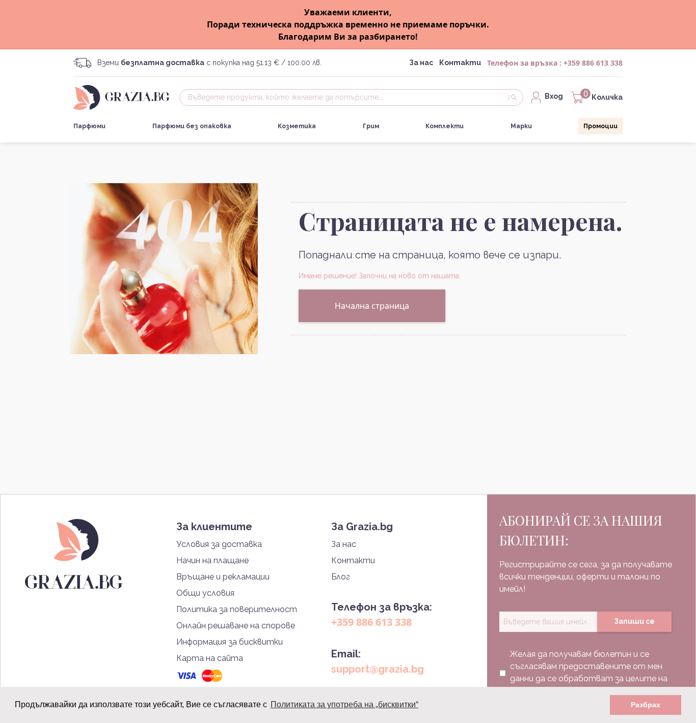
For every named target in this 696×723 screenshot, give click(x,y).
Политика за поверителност (236, 609)
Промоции (600, 126)
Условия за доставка (219, 544)
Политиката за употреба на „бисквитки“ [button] (344, 704)
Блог (340, 577)
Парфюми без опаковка (191, 126)
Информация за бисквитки (229, 642)
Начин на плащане (212, 560)
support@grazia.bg (377, 669)
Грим (371, 126)
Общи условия (205, 593)
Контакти (460, 63)
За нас (421, 63)
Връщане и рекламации (223, 577)
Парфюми (89, 126)
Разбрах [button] (645, 705)
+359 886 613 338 (593, 63)
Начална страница (372, 305)
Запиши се (634, 621)
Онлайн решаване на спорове (235, 625)
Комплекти (444, 126)
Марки (521, 126)
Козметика (297, 126)
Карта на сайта (209, 658)
